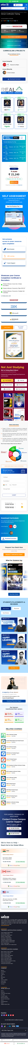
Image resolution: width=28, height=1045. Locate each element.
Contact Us (3, 974)
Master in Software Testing (5, 954)
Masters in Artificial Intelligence (6, 956)
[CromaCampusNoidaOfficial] (2, 1015)
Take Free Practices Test (13, 206)
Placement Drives (22, 384)
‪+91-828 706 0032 (9, 504)
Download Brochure (4, 1001)
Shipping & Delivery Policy (5, 1004)
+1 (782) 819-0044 (7, 882)
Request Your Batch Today (14, 554)
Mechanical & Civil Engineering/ (10, 12)
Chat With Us (21, 1043)
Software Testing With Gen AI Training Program (9, 944)
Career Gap (22, 380)
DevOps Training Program (5, 933)
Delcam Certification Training (21, 12)
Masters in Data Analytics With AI (6, 958)
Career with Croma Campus (5, 993)
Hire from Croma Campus (5, 998)
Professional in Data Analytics (6, 962)
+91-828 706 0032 (9, 507)
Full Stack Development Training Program (8, 940)
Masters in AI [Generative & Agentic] (7, 955)
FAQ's (2, 978)
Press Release (3, 982)
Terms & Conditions (4, 979)
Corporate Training (4, 996)
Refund (2, 1002)
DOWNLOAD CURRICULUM (14, 41)
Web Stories (3, 977)
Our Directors (3, 971)
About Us (2, 970)
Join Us (2, 1000)
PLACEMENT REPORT (14, 37)
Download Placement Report (14, 701)
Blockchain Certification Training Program (8, 941)
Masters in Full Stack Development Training (8, 960)
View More (13, 667)
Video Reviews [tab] (6, 608)
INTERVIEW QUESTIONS (14, 45)
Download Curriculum (15, 79)
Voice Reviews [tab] (6, 612)
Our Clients (3, 994)
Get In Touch (7, 327)
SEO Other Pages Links (7, 1030)
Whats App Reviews (21, 389)
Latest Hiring (8, 389)
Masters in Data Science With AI (6, 959)
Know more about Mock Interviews (14, 466)
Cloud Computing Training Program (7, 932)
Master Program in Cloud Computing (7, 951)
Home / (2, 12)
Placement (2, 992)
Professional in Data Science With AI (7, 963)
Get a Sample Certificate (20, 327)
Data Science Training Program (6, 937)
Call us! (7, 1043)
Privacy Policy (3, 981)
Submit (14, 495)
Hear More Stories (14, 594)
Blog (1, 975)
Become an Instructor (4, 997)
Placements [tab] (16, 608)
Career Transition (8, 380)
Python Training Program (5, 943)
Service (2, 990)
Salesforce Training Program (5, 936)
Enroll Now (14, 182)
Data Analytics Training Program (6, 939)
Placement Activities (8, 384)
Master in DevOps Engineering (6, 952)
